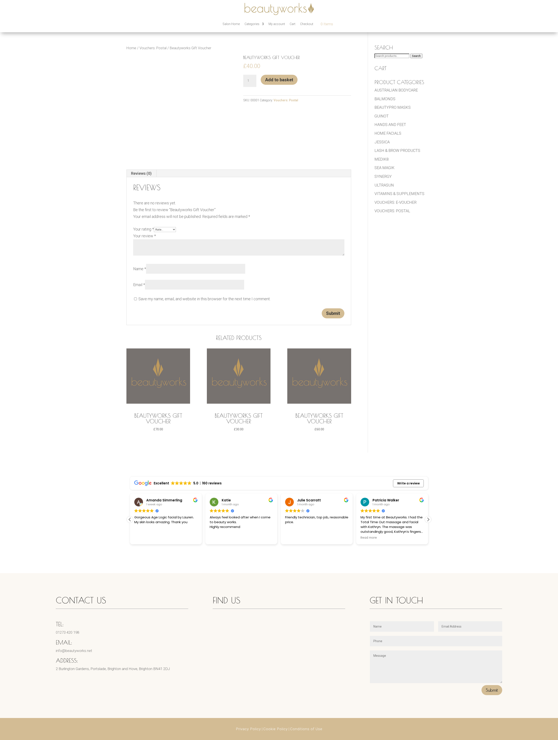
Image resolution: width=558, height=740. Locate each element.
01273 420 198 (67, 632)
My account (277, 24)
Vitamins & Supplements (399, 193)
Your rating (143, 229)
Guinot (381, 116)
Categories (252, 24)
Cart (292, 24)
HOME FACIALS (387, 133)
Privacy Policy (248, 729)
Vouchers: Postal (153, 48)
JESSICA (382, 142)
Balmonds (384, 99)
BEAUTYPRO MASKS (392, 107)
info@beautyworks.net (74, 650)
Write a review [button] (408, 483)
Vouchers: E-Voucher (395, 202)
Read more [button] (369, 538)
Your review (144, 236)
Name (139, 268)
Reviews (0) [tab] (141, 173)
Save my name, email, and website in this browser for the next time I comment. (204, 299)
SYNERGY (383, 176)
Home (131, 48)
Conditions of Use (306, 729)
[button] (428, 519)
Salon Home (231, 24)
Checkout (306, 24)
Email (139, 284)
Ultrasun (384, 185)
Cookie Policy (275, 729)
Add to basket (279, 79)
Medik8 (381, 159)
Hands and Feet (390, 124)
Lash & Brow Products (397, 150)
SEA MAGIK (384, 167)
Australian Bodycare (396, 90)
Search (416, 56)
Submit (492, 689)
